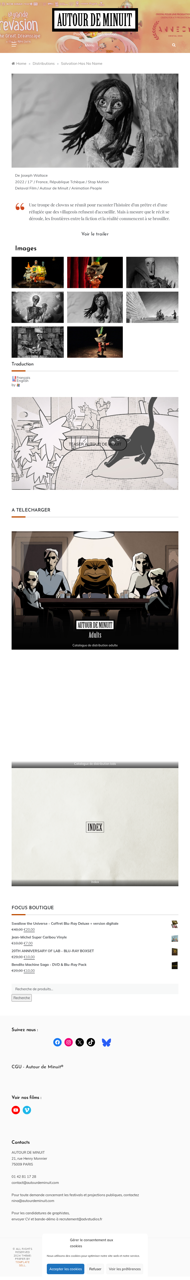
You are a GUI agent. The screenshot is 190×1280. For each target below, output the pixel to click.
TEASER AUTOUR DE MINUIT (95, 444)
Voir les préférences (125, 1269)
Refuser (95, 1269)
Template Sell (23, 1263)
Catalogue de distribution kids (95, 763)
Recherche (21, 998)
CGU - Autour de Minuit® (37, 1067)
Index (95, 882)
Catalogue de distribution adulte (95, 645)
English (22, 380)
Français (23, 377)
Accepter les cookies (65, 1269)
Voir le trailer (95, 234)
